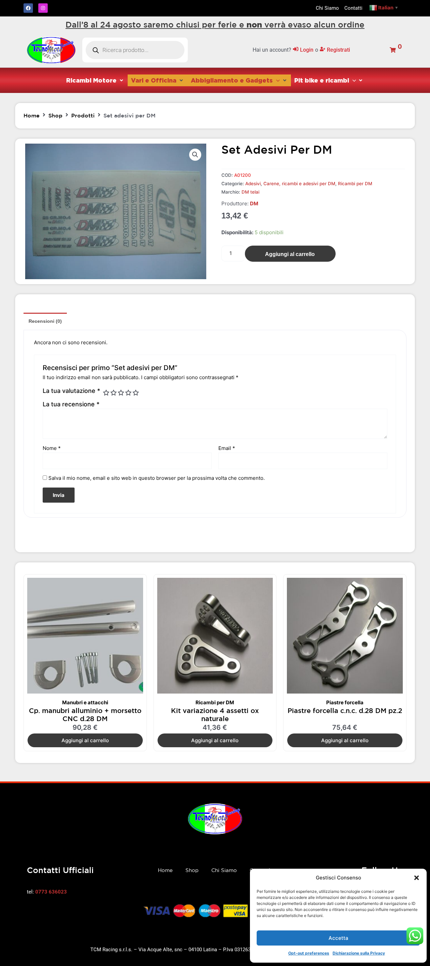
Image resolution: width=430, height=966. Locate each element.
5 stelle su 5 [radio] (136, 393)
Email (226, 448)
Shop (55, 115)
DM (254, 203)
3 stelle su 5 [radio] (121, 393)
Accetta (338, 938)
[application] (276, 80)
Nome (52, 448)
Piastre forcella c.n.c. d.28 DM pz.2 (345, 710)
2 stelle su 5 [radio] (114, 393)
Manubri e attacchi (85, 702)
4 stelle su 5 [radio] (128, 393)
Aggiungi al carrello (290, 254)
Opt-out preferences (308, 953)
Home (32, 115)
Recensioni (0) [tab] (45, 321)
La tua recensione (71, 404)
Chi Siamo (224, 870)
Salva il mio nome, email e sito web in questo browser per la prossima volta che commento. (156, 478)
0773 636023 (51, 892)
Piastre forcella (344, 702)
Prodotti (83, 115)
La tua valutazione (71, 390)
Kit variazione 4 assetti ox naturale (215, 714)
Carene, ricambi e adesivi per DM (299, 183)
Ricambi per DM (355, 183)
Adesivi (253, 183)
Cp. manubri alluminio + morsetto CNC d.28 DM (85, 714)
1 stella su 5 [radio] (106, 393)
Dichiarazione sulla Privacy (359, 953)
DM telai (250, 192)
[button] (416, 877)
